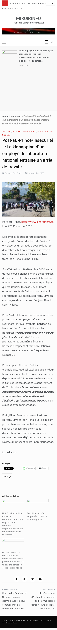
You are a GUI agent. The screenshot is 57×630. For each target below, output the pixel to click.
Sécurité (49, 131)
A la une (16, 116)
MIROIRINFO (28, 18)
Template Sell (9, 623)
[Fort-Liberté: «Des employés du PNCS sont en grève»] (38, 505)
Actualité (16, 131)
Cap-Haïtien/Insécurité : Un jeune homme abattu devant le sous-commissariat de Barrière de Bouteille (14, 601)
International (29, 131)
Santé (40, 131)
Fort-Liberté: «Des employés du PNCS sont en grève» (37, 516)
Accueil (6, 116)
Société (6, 134)
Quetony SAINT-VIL (13, 173)
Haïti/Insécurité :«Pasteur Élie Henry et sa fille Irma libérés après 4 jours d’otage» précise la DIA (43, 601)
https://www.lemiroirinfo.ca (37, 221)
